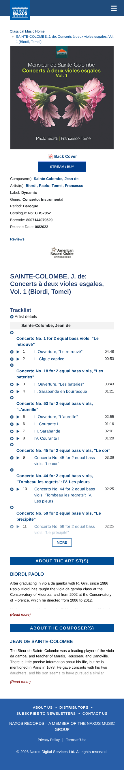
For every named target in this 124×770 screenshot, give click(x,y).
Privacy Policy (49, 740)
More (62, 542)
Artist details (26, 316)
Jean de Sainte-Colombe (41, 641)
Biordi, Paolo (37, 185)
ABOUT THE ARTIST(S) (62, 560)
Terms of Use (76, 740)
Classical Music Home (27, 31)
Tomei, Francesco (67, 185)
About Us (43, 707)
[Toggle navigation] (113, 8)
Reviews (17, 239)
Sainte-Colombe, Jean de (56, 179)
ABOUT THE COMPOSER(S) (62, 627)
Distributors (74, 707)
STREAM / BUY (62, 167)
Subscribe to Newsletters (46, 714)
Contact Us (95, 714)
